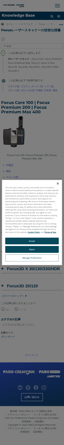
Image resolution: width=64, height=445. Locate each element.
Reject (32, 249)
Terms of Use (50, 232)
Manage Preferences (32, 258)
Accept (32, 241)
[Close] (57, 183)
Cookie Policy (34, 232)
